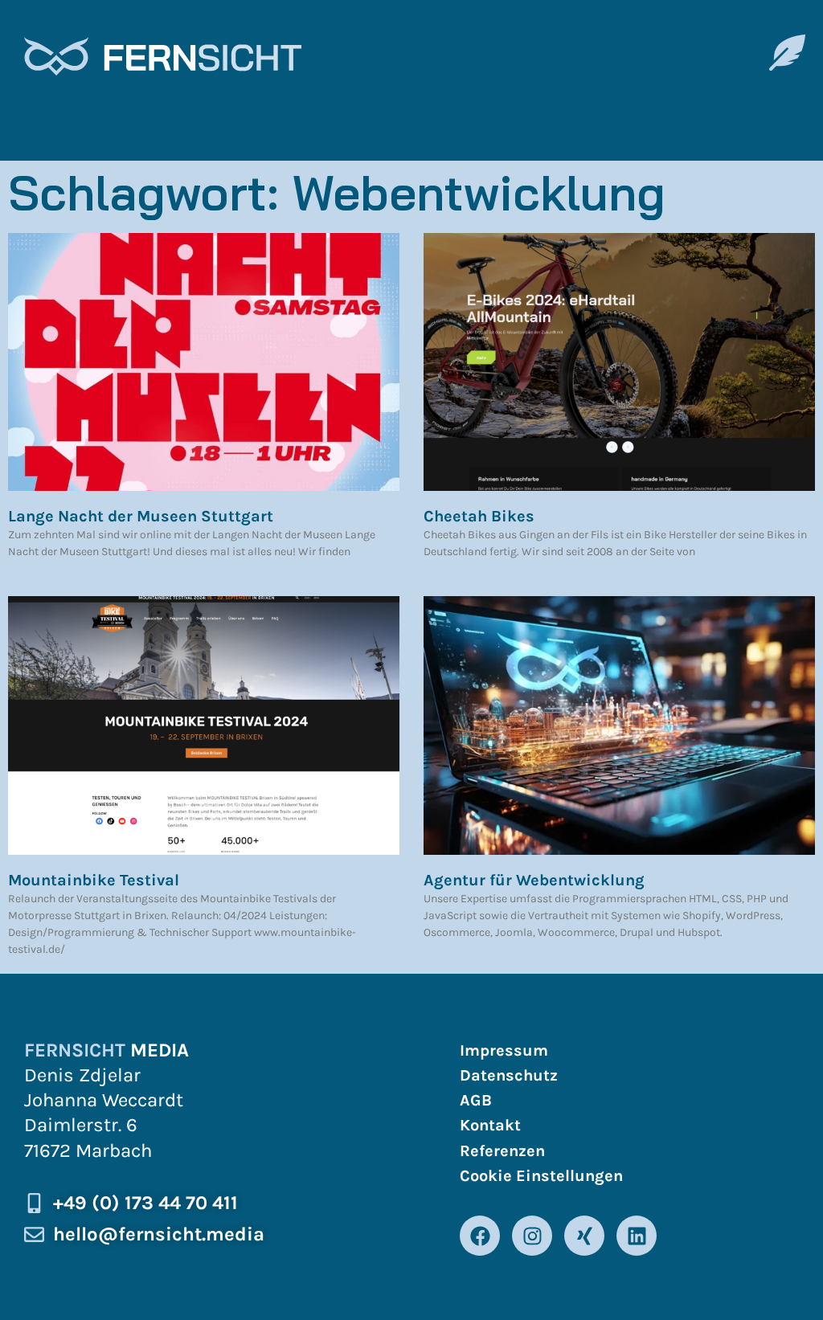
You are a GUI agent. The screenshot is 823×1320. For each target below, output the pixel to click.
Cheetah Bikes (479, 516)
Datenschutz (509, 1075)
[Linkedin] (636, 1236)
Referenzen (502, 1151)
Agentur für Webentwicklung (534, 880)
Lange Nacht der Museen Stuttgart (140, 516)
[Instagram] (532, 1236)
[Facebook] (480, 1236)
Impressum (504, 1050)
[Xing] (584, 1236)
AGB (476, 1100)
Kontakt (490, 1125)
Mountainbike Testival (93, 880)
